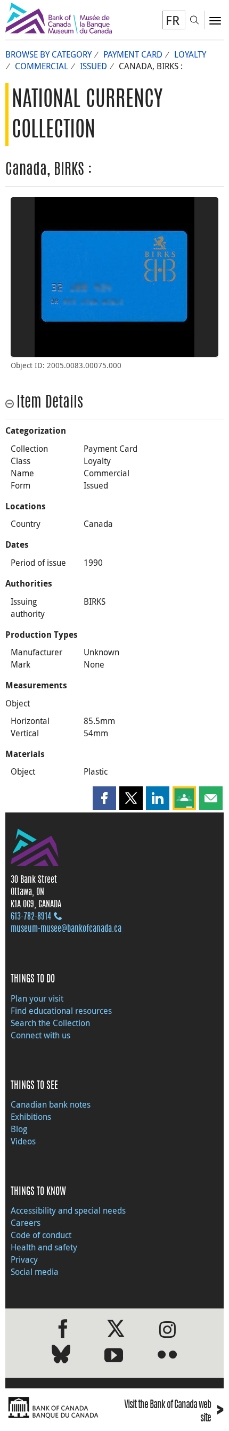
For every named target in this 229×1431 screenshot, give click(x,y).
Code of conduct (41, 1235)
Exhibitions (31, 1117)
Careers (25, 1223)
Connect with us (40, 1035)
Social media (35, 1272)
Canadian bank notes (51, 1104)
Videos (23, 1141)
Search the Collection (50, 1023)
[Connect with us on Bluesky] (61, 1356)
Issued (93, 66)
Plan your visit (37, 998)
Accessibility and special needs (68, 1210)
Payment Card (132, 54)
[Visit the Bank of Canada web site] (57, 1407)
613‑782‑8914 (31, 917)
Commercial (41, 66)
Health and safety (44, 1247)
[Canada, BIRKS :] (114, 277)
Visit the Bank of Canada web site (174, 1412)
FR (172, 20)
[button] (104, 798)
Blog (19, 1129)
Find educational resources (61, 1011)
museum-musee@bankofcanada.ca (66, 929)
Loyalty (190, 54)
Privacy (24, 1259)
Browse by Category (48, 54)
